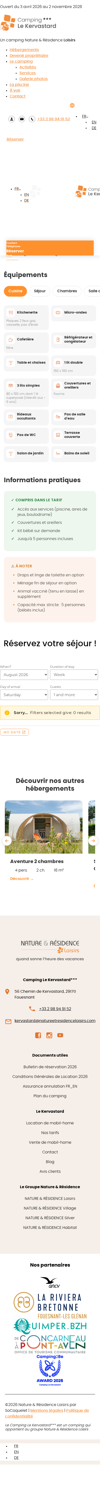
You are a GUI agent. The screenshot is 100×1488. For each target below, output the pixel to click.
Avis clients (50, 1171)
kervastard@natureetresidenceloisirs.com (55, 1021)
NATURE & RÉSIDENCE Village (50, 1208)
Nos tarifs (50, 1133)
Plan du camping (50, 1096)
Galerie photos (33, 79)
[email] (22, 118)
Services (27, 73)
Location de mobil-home (50, 1123)
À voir (15, 90)
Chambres (67, 291)
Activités (27, 67)
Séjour (40, 291)
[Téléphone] (32, 118)
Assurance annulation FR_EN (50, 1086)
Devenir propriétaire (29, 56)
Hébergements (24, 50)
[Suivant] (93, 841)
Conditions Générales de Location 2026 (50, 1077)
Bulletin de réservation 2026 (50, 1067)
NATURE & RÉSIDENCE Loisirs (50, 1199)
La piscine (19, 85)
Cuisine (15, 291)
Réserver (15, 139)
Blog (50, 1162)
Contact (17, 96)
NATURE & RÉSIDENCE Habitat (50, 1228)
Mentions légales (46, 1411)
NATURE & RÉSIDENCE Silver (50, 1218)
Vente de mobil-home (50, 1142)
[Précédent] (7, 841)
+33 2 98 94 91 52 (53, 119)
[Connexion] (12, 118)
